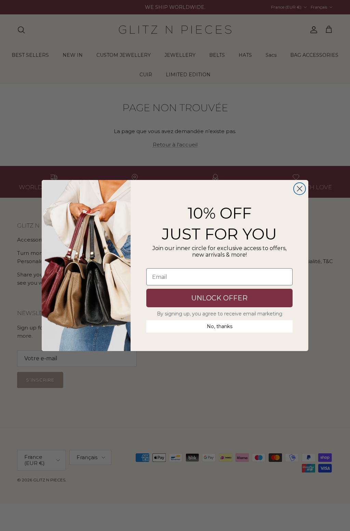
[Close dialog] (300, 189)
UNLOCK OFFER (219, 298)
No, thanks (219, 326)
